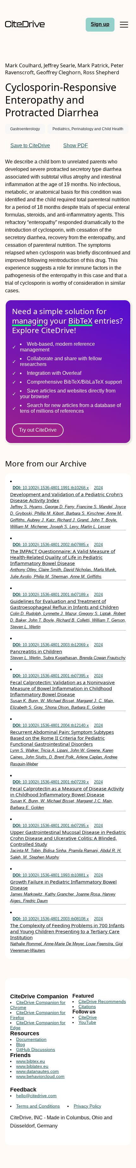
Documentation (31, 1039)
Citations (87, 1006)
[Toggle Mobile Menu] (124, 25)
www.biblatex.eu (32, 1066)
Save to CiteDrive (30, 145)
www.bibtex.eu (30, 1061)
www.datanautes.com (37, 1071)
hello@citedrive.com (36, 1095)
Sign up (100, 24)
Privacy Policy (87, 1106)
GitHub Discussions (35, 1049)
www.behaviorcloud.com (40, 1076)
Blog (20, 1044)
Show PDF (75, 145)
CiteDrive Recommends (102, 1001)
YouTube (87, 1022)
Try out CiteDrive (38, 430)
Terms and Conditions (38, 1106)
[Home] (25, 24)
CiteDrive (87, 1017)
